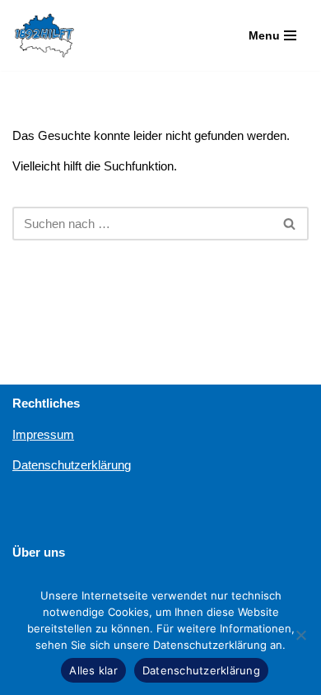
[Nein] (300, 635)
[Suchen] (290, 223)
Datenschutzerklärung (71, 465)
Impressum (43, 434)
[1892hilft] (44, 35)
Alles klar (93, 670)
